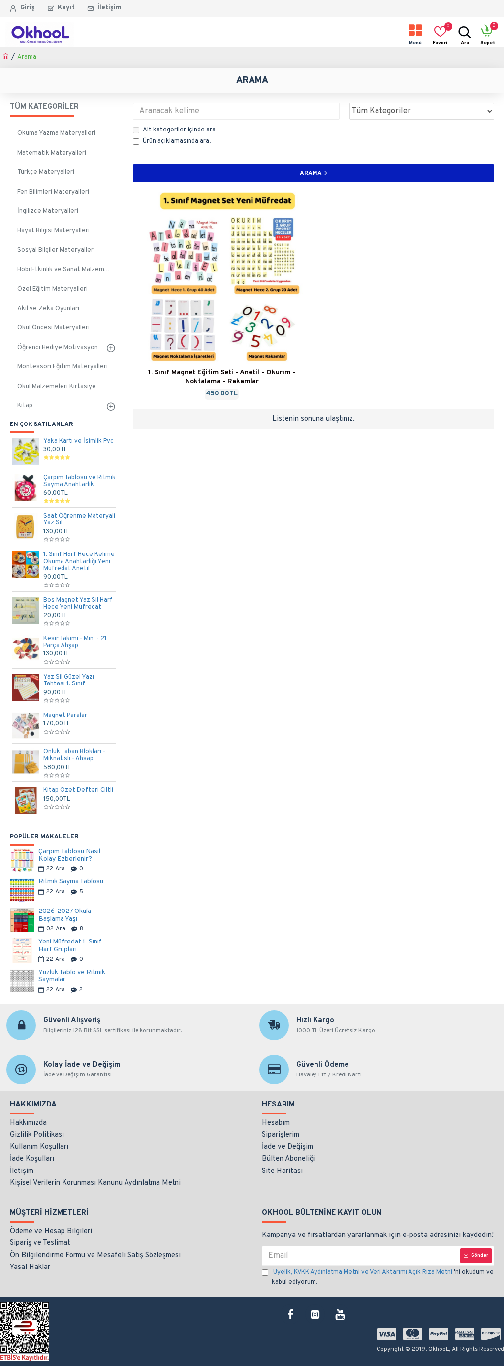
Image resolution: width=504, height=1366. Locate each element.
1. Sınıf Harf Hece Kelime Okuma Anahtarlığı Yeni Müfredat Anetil (79, 561)
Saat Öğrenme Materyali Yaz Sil (79, 520)
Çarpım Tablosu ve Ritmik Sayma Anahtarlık (79, 481)
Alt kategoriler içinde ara (179, 130)
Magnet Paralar (65, 715)
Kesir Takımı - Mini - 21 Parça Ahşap (75, 642)
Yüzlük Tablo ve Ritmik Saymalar (71, 976)
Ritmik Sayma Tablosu (70, 881)
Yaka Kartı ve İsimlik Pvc (78, 441)
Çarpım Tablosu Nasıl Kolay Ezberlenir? (69, 855)
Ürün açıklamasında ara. (177, 141)
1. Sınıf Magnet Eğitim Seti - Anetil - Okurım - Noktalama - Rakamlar (221, 377)
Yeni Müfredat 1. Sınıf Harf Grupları (70, 945)
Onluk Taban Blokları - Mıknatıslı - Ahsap (74, 755)
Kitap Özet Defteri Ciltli (78, 790)
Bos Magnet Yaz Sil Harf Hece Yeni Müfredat (78, 604)
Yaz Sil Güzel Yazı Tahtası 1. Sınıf (68, 681)
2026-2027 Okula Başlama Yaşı (64, 915)
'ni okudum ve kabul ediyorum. (383, 1277)
